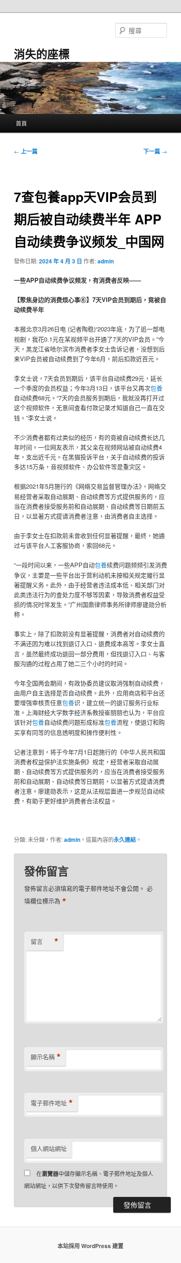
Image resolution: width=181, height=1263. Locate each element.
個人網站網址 (49, 1148)
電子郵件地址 (52, 1102)
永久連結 (125, 839)
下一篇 (155, 151)
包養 (156, 387)
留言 (44, 941)
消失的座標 (42, 53)
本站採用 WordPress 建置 (90, 1246)
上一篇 (26, 151)
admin (105, 261)
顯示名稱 (46, 1056)
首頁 (21, 123)
